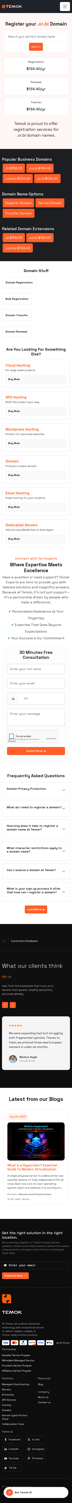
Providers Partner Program (17, 1365)
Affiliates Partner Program (16, 1370)
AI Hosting (8, 1394)
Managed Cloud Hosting (15, 1384)
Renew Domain (50, 203)
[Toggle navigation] (65, 6)
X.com (36, 1439)
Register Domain (18, 203)
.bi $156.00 (13, 168)
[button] (13, 699)
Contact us (44, 1402)
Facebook (14, 1439)
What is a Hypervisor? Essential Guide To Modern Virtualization (32, 1167)
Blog (40, 1384)
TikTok (13, 1467)
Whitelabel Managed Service (18, 1360)
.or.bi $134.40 (47, 178)
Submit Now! (34, 751)
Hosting (6, 1404)
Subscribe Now (14, 1275)
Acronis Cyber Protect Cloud (14, 1417)
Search (35, 46)
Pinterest (38, 1458)
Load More (34, 909)
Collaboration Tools (13, 1424)
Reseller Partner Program (16, 1355)
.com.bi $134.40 (17, 178)
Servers (6, 1389)
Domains (6, 1410)
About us (43, 1397)
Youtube (14, 1458)
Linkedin (14, 1449)
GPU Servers (9, 1399)
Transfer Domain (18, 213)
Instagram (38, 1449)
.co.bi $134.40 (40, 168)
